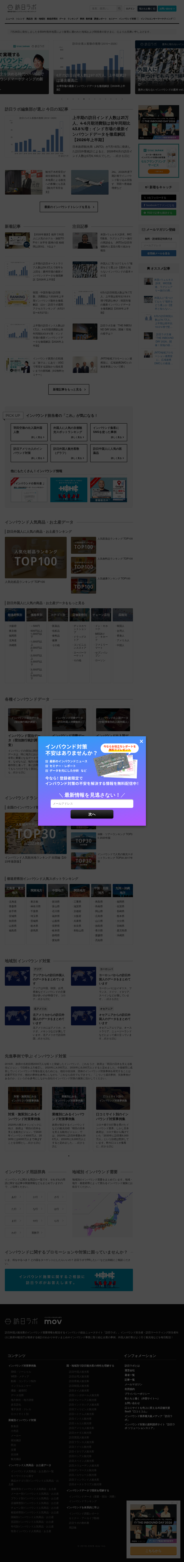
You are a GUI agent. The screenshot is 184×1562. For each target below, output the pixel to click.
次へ (92, 814)
